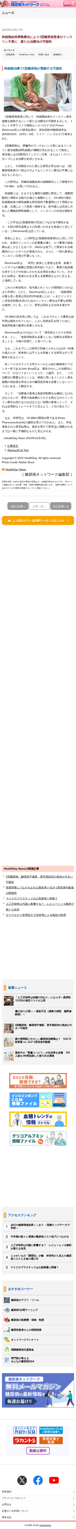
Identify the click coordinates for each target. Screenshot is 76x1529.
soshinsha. (45, 1525)
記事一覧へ (39, 506)
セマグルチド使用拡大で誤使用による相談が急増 (36, 915)
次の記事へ (60, 506)
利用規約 (6, 1491)
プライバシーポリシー (14, 1498)
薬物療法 (57, 54)
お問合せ (6, 1504)
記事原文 (12, 445)
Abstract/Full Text (18, 450)
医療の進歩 (44, 54)
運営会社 (6, 1517)
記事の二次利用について (15, 1511)
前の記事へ (19, 506)
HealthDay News (27, 54)
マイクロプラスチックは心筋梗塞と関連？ (32, 898)
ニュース (8, 12)
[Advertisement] (38, 695)
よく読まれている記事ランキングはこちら (38, 520)
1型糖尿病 (10, 54)
